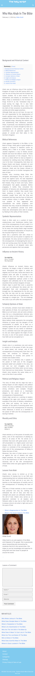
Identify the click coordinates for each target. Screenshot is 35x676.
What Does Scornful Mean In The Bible (14, 640)
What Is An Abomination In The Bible (14, 627)
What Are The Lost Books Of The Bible (14, 635)
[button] (33, 5)
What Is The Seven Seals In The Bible (17, 513)
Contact (5, 654)
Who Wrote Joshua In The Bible (12, 618)
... (3, 557)
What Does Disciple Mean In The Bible (14, 621)
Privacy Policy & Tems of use (11, 662)
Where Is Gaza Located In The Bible (13, 643)
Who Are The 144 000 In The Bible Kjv (14, 629)
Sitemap (5, 659)
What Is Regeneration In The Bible (16, 510)
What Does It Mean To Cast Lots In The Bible (16, 632)
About (4, 651)
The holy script (17, 1)
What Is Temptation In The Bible (12, 624)
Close (13, 66)
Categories (6, 657)
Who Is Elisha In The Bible (10, 638)
